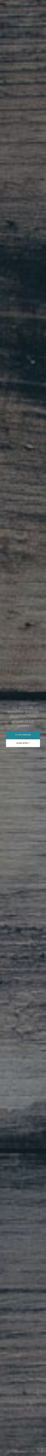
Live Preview (24, 740)
